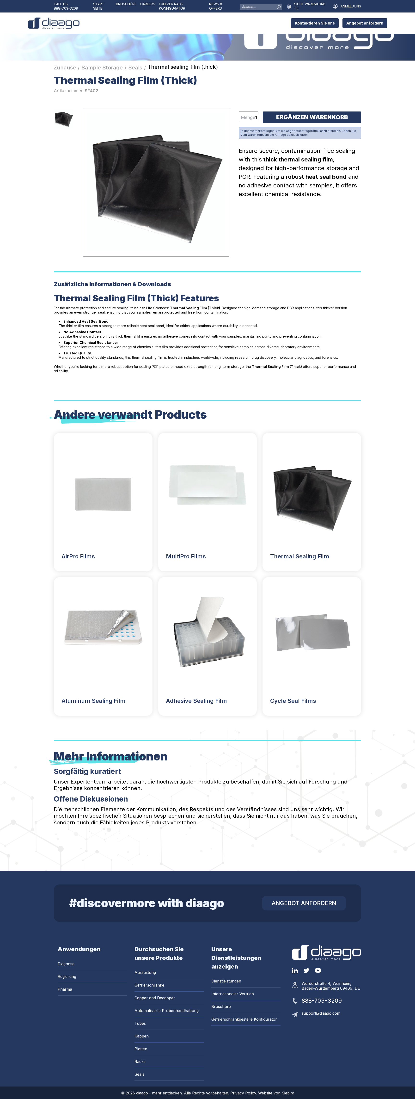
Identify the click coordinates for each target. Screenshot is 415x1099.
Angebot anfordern (364, 23)
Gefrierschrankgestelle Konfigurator (244, 1019)
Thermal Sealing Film (299, 556)
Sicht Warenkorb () (309, 6)
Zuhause (65, 67)
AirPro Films (78, 556)
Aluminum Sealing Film (93, 700)
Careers (147, 4)
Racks (140, 1061)
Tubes (140, 1023)
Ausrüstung (145, 972)
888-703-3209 (66, 8)
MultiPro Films (186, 556)
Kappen (141, 1036)
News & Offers (215, 6)
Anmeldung (351, 6)
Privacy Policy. (244, 1093)
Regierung (67, 976)
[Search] (279, 6)
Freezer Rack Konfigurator (172, 6)
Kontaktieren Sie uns (315, 23)
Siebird (288, 1093)
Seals (135, 67)
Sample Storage (102, 67)
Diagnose (66, 963)
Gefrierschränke (149, 985)
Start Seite (98, 6)
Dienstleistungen (226, 981)
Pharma (65, 989)
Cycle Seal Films (293, 700)
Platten (140, 1048)
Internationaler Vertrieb (232, 993)
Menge (248, 117)
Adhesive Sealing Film (196, 700)
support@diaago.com (321, 1013)
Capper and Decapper (154, 997)
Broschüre (126, 4)
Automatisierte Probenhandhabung (166, 1010)
